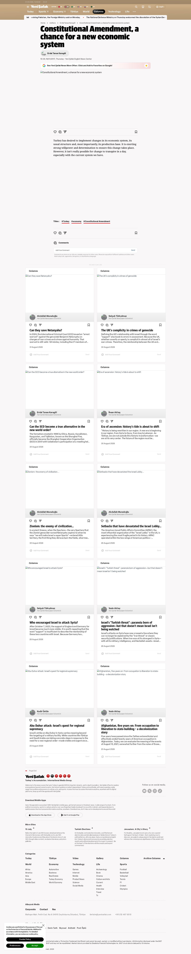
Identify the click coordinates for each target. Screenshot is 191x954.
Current (99, 882)
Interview (100, 889)
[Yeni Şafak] (39, 6)
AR (56, 776)
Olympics (124, 889)
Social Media (78, 886)
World (28, 864)
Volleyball (124, 876)
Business (53, 873)
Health (99, 886)
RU (65, 776)
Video (76, 858)
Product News (78, 879)
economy (77, 221)
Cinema (99, 876)
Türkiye (52, 858)
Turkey (66, 221)
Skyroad (62, 928)
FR (60, 776)
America (28, 873)
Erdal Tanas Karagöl (67, 23)
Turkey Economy (56, 879)
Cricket (123, 886)
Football (123, 869)
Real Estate (53, 876)
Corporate (30, 909)
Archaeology (101, 869)
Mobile (75, 876)
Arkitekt (71, 928)
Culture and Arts (103, 879)
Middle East (30, 882)
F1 (121, 882)
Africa (27, 869)
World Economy (55, 882)
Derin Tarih (53, 928)
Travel (98, 892)
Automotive (54, 869)
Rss (54, 909)
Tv (97, 895)
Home (43, 23)
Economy (53, 864)
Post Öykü (81, 928)
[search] (136, 7)
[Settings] (134, 11)
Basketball (124, 873)
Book (98, 873)
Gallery (99, 858)
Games (75, 869)
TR (48, 776)
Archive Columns (152, 858)
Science (76, 882)
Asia (27, 876)
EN (52, 776)
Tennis (123, 879)
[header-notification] (143, 7)
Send (133, 250)
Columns (124, 858)
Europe (28, 879)
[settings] (149, 7)
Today (28, 858)
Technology (78, 864)
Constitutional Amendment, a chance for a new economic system (104, 23)
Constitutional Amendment (97, 221)
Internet (76, 873)
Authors (53, 23)
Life (98, 864)
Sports (123, 864)
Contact (44, 909)
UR (69, 776)
